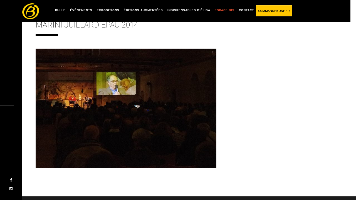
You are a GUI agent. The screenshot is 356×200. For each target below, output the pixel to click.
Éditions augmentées (143, 10)
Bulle (60, 10)
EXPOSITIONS (108, 10)
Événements (81, 10)
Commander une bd (274, 11)
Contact (246, 10)
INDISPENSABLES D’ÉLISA (188, 10)
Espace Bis (224, 10)
